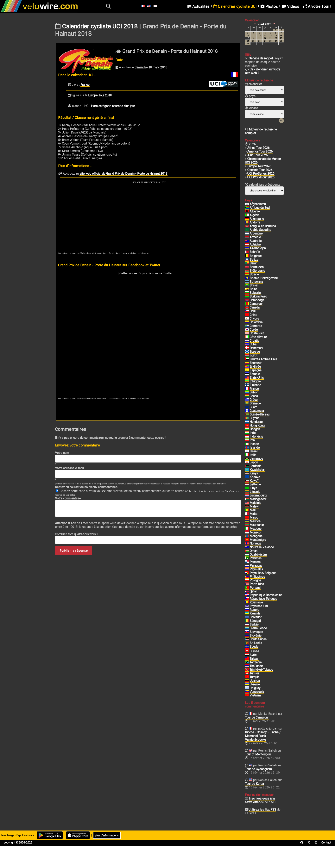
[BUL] (247, 293)
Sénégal (255, 621)
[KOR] (247, 330)
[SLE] (247, 628)
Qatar (253, 591)
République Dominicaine (266, 595)
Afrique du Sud (260, 207)
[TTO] (247, 670)
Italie (253, 455)
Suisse (254, 651)
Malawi (254, 506)
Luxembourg (258, 495)
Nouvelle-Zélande (262, 547)
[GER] (247, 219)
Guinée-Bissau (259, 414)
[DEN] (247, 348)
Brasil (253, 285)
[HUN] (247, 429)
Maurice (255, 521)
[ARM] (247, 237)
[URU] (247, 688)
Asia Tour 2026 (257, 155)
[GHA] (247, 396)
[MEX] (247, 529)
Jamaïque (256, 458)
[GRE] (247, 400)
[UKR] (247, 684)
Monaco (255, 532)
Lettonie (255, 484)
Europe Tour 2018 (100, 95)
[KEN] (247, 473)
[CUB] (247, 344)
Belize (254, 259)
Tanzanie (256, 662)
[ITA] (247, 455)
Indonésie (256, 436)
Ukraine (255, 684)
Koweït (254, 480)
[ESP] (247, 370)
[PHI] (247, 577)
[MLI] (247, 510)
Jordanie (256, 466)
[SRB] (247, 624)
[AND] (247, 222)
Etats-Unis (257, 377)
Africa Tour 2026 (258, 148)
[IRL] (247, 444)
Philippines (257, 576)
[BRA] (247, 285)
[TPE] (247, 659)
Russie (254, 610)
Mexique (256, 528)
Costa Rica (257, 333)
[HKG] (247, 425)
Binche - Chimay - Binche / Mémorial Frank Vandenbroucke (263, 735)
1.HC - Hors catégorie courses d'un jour (108, 106)
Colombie (256, 322)
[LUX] (247, 495)
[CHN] (247, 315)
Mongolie (256, 536)
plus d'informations (107, 835)
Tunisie (254, 673)
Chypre (254, 318)
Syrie (253, 655)
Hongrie (255, 429)
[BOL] (247, 274)
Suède (254, 646)
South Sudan (258, 639)
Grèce (254, 399)
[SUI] (247, 651)
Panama (255, 562)
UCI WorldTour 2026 (261, 177)
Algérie (254, 215)
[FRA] (247, 389)
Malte (253, 514)
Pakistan (256, 558)
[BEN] (247, 263)
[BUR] (247, 296)
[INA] (247, 437)
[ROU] (247, 602)
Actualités (200, 6)
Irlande (254, 444)
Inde (253, 433)
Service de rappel (261, 58)
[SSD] (247, 639)
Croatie (254, 340)
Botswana (256, 281)
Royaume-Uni (259, 606)
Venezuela (257, 692)
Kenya (254, 473)
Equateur (256, 363)
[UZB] (247, 555)
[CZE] (247, 599)
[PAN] (247, 562)
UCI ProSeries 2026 (261, 173)
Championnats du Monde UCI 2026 (263, 160)
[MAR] (247, 517)
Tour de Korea (254, 784)
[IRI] (247, 440)
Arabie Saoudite (260, 230)
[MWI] (247, 506)
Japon (254, 462)
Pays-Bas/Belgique (263, 573)
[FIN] (247, 385)
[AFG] (247, 204)
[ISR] (247, 451)
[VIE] (247, 695)
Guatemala (257, 411)
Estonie (255, 374)
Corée (254, 329)
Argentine (256, 233)
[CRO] (247, 341)
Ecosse (255, 351)
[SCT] (247, 352)
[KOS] (247, 477)
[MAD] (247, 499)
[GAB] (247, 392)
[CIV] (247, 337)
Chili (253, 311)
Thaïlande (256, 666)
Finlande (255, 385)
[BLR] (247, 271)
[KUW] (247, 481)
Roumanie (256, 602)
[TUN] (247, 673)
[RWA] (247, 613)
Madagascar (258, 499)
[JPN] (247, 462)
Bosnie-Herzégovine (264, 278)
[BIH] (247, 278)
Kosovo (255, 477)
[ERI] (247, 367)
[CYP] (247, 318)
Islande (255, 447)
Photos (271, 6)
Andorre (255, 222)
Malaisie (255, 503)
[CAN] (247, 307)
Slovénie (256, 635)
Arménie (255, 237)
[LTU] (247, 492)
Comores (256, 326)
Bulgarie (255, 293)
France (85, 84)
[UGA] (247, 681)
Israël (253, 451)
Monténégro (258, 540)
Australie (256, 241)
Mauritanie (257, 525)
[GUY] (247, 418)
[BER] (247, 267)
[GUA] (247, 411)
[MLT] (247, 514)
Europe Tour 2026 (259, 166)
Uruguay (255, 688)
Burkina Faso (258, 296)
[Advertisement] (148, 212)
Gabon (254, 392)
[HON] (247, 422)
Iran (252, 440)
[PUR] (247, 584)
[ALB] (247, 211)
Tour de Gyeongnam (258, 769)
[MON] (247, 532)
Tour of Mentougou (258, 754)
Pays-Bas (256, 569)
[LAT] (247, 484)
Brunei (254, 289)
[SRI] (247, 643)
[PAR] (247, 566)
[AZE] (247, 248)
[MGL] (247, 536)
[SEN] (247, 621)
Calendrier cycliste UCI (237, 6)
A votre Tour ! (319, 6)
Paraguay (256, 565)
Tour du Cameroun (257, 717)
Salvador (256, 617)
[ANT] (247, 226)
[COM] (247, 326)
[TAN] (247, 662)
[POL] (247, 580)
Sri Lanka (256, 643)
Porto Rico (257, 584)
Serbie (254, 624)
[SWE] (247, 647)
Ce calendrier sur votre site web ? (262, 71)
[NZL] (247, 547)
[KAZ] (247, 470)
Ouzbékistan (258, 554)
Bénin (253, 263)
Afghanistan (258, 204)
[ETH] (247, 381)
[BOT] (247, 282)
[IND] (247, 433)
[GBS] (247, 414)
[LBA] (247, 488)
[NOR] (247, 543)
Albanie (255, 211)
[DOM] (247, 595)
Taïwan (254, 658)
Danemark (256, 348)
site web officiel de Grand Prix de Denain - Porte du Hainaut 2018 (123, 173)
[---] (247, 573)
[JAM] (247, 459)
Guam (253, 407)
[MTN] (247, 525)
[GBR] (247, 606)
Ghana (254, 396)
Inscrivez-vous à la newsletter (260, 800)
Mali (253, 510)
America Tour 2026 (260, 151)
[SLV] (247, 617)
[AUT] (247, 244)
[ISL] (247, 448)
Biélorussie (257, 270)
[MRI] (247, 521)
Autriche (255, 244)
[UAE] (247, 359)
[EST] (247, 374)
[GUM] (247, 407)
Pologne (255, 580)
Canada (255, 307)
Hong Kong (257, 425)
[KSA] (247, 230)
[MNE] (247, 540)
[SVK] (247, 632)
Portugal (255, 587)
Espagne (256, 370)
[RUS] (247, 610)
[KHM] (247, 300)
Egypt (253, 355)
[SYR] (247, 655)
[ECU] (247, 363)
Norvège (255, 543)
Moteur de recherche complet (261, 131)
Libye (253, 488)
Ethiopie (255, 381)
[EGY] (247, 355)
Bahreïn (255, 252)
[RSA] (247, 208)
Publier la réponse (74, 550)
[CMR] (247, 304)
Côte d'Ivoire (258, 337)
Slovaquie (256, 632)
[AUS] (247, 241)
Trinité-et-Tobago (261, 669)
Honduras (256, 422)
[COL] (247, 322)
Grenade (255, 403)
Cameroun (256, 304)
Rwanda (255, 613)
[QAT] (247, 591)
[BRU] (247, 289)
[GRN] (247, 403)
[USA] (247, 378)
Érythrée (255, 366)
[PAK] (247, 558)
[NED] (247, 569)
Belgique (256, 256)
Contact (326, 842)
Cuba (253, 344)
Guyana (254, 418)
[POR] (247, 588)
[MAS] (247, 503)
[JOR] (247, 466)
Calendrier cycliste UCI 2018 (100, 26)
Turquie (255, 677)
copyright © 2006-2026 (18, 842)
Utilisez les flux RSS (262, 809)
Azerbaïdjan (258, 248)
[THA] (247, 666)
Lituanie (255, 492)
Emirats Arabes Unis (263, 359)
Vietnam (255, 695)
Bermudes (257, 267)
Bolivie (254, 274)
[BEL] (247, 256)
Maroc (254, 517)
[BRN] (247, 252)
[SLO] (247, 636)
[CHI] (247, 311)
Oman (253, 551)
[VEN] (247, 692)
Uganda (255, 680)
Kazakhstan (257, 469)
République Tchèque (263, 598)
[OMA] (247, 551)
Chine (253, 315)
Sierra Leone (258, 628)
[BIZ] (247, 260)
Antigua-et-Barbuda (263, 226)
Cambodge (257, 300)
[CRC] (247, 333)
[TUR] (247, 677)
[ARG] (247, 233)
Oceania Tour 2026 (260, 170)
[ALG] (247, 215)
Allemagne (257, 219)
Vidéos (292, 6)
